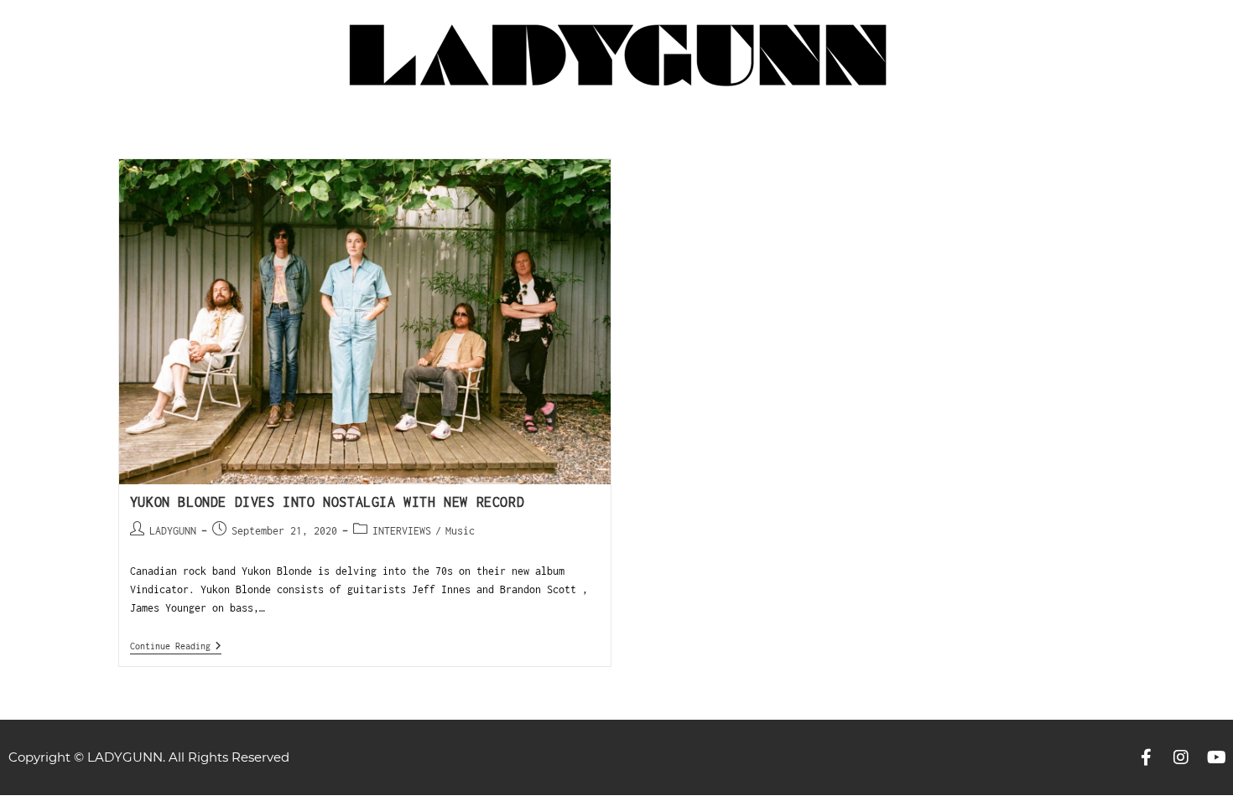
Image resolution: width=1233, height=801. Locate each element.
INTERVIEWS (401, 531)
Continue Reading (175, 645)
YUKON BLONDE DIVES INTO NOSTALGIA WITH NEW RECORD (327, 501)
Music (460, 531)
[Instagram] (1181, 757)
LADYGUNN (172, 531)
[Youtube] (1216, 757)
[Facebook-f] (1145, 757)
